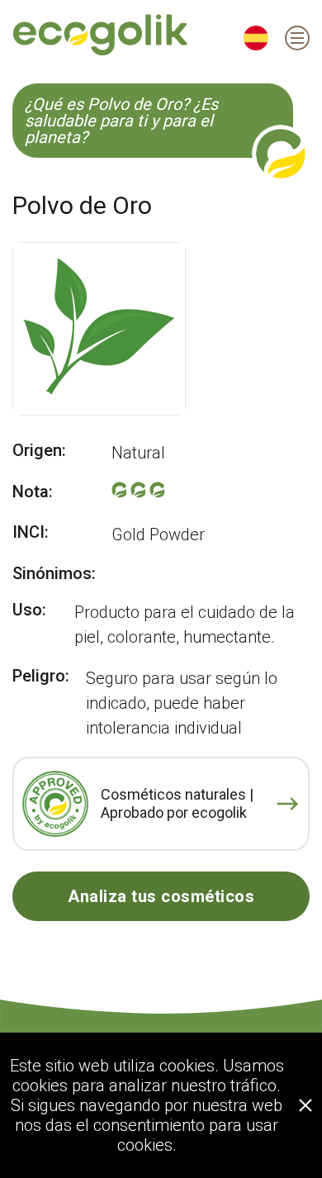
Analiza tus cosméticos (161, 896)
